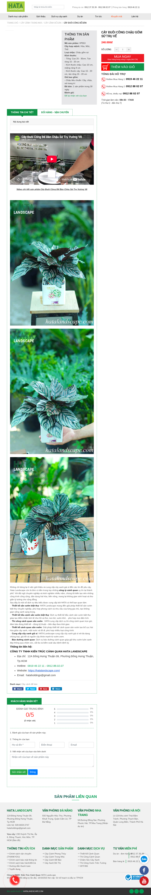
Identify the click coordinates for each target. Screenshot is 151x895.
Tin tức (98, 16)
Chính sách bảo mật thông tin (23, 860)
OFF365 (84, 866)
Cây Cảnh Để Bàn (53, 860)
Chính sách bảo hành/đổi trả (22, 863)
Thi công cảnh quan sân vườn (27, 621)
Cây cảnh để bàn (29, 684)
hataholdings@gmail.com (19, 828)
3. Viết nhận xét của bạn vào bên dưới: (28, 751)
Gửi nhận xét (19, 772)
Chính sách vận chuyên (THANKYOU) (19, 855)
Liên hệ (135, 16)
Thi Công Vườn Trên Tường (93, 863)
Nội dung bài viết (21, 122)
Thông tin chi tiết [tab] (22, 112)
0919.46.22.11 (134, 7)
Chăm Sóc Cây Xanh (90, 860)
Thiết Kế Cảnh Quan (89, 853)
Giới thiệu (40, 16)
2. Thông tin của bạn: (20, 739)
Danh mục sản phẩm (18, 16)
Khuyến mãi (116, 16)
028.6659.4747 (22, 825)
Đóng (33, 772)
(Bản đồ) (16, 840)
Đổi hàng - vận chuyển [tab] (55, 112)
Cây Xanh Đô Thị (53, 863)
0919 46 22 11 (134, 79)
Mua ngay (122, 57)
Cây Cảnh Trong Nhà (54, 857)
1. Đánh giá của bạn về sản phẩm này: (28, 732)
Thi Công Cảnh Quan (90, 857)
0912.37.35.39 (90, 7)
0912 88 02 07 (134, 86)
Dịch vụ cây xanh (59, 16)
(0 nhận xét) (30, 720)
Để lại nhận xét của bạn (76, 95)
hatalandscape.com (33, 891)
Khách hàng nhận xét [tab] (24, 701)
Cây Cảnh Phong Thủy (55, 853)
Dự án (80, 16)
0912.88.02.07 (104, 7)
